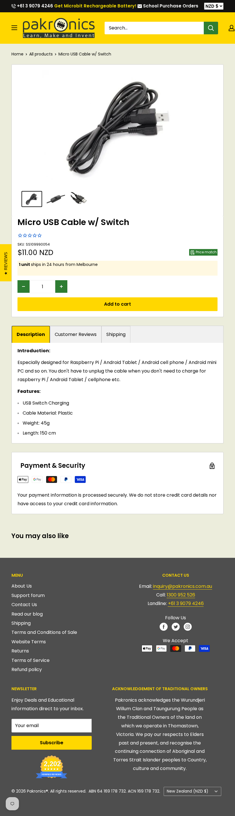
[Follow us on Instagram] (188, 626)
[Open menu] (14, 27)
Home (17, 54)
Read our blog (27, 614)
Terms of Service (30, 660)
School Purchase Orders (170, 6)
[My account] (231, 28)
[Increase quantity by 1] (61, 286)
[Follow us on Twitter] (176, 626)
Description (31, 334)
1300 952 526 (181, 595)
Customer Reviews (76, 334)
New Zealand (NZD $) (187, 791)
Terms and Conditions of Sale (44, 632)
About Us (21, 586)
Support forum (28, 595)
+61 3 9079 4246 (34, 6)
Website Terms (28, 641)
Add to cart (117, 304)
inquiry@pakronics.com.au (182, 586)
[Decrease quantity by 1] (23, 286)
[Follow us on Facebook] (164, 626)
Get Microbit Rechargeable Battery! (95, 6)
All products (41, 54)
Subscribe (51, 742)
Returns (20, 651)
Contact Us (24, 604)
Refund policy (26, 669)
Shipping (116, 334)
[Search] (211, 28)
